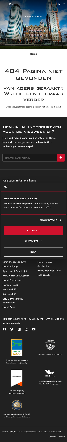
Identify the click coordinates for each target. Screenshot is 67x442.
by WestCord (55, 432)
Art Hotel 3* (9, 289)
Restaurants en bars (19, 180)
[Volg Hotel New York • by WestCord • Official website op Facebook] (4, 329)
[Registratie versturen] (61, 158)
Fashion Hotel (10, 284)
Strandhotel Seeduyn (14, 261)
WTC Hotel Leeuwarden (15, 275)
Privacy (62, 436)
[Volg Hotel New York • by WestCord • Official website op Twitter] (12, 329)
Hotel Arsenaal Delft (48, 270)
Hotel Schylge (10, 266)
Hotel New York (15, 432)
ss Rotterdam (44, 275)
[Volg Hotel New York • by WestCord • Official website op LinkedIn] (19, 329)
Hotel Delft (8, 307)
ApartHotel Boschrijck (14, 271)
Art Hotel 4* (9, 294)
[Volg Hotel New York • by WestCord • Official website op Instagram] (26, 329)
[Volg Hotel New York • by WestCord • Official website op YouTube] (34, 329)
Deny (33, 251)
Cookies (52, 436)
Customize (31, 241)
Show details (48, 220)
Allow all (33, 230)
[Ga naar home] (33, 17)
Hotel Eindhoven (11, 280)
